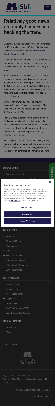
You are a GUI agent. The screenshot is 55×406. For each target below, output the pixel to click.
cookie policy (15, 200)
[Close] (50, 182)
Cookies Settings (27, 207)
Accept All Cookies (27, 221)
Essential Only (27, 214)
